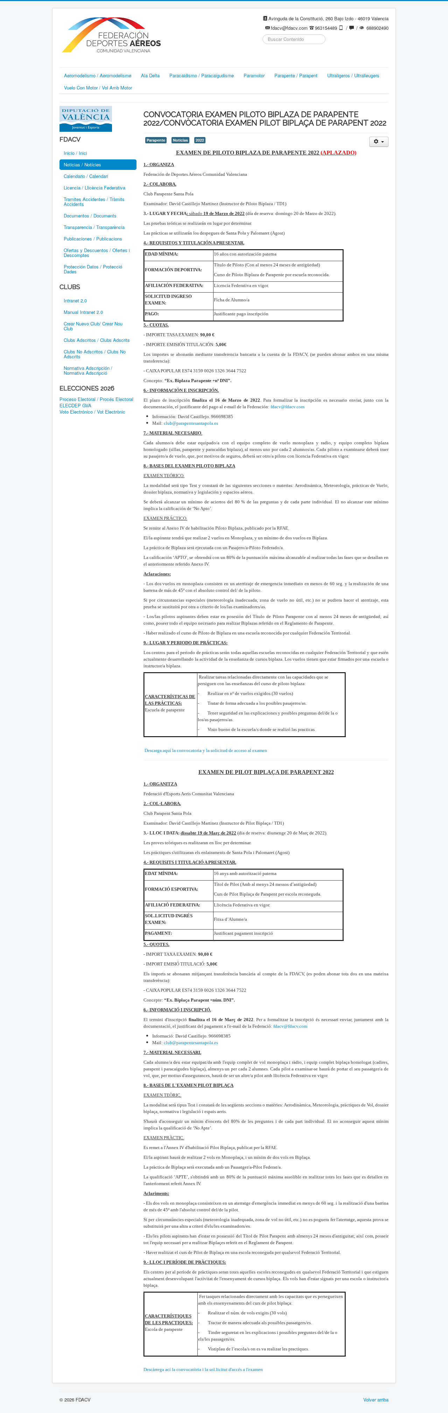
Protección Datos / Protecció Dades (93, 269)
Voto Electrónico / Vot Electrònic (92, 412)
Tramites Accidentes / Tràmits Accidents (94, 201)
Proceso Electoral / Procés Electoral (96, 399)
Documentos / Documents (90, 215)
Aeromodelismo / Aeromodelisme (97, 75)
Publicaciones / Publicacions (93, 238)
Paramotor (254, 75)
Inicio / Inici (75, 153)
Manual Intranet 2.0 (83, 312)
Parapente (156, 140)
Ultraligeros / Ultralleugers (353, 75)
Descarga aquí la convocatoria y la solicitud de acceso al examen (206, 750)
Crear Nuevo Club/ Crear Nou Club (93, 326)
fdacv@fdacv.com (287, 406)
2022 (200, 140)
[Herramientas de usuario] (378, 142)
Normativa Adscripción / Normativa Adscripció (88, 370)
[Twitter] (282, 56)
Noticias (180, 140)
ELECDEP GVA (75, 405)
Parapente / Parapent (295, 75)
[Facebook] (268, 56)
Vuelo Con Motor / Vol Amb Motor (98, 87)
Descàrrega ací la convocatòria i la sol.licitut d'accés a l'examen (203, 1369)
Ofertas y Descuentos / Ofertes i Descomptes (97, 252)
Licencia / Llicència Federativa (94, 187)
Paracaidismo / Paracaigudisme (201, 75)
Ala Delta (150, 75)
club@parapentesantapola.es (191, 423)
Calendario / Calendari (86, 176)
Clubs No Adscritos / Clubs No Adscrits (95, 354)
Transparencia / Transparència (94, 227)
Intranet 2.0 (75, 300)
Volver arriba (375, 1399)
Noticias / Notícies (82, 164)
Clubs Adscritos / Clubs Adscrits (97, 340)
